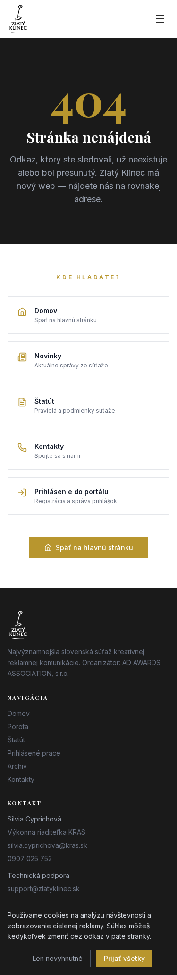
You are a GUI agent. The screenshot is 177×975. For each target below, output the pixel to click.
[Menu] (160, 18)
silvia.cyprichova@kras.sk (47, 845)
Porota (18, 727)
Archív (17, 766)
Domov (19, 713)
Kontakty (21, 779)
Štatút (16, 740)
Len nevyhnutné (58, 958)
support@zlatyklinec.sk (44, 889)
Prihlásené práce (34, 753)
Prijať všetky (124, 958)
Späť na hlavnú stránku (94, 548)
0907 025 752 (30, 858)
